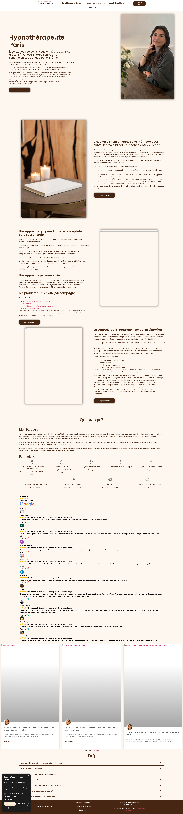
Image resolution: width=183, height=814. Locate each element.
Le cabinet (83, 810)
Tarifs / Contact (93, 7)
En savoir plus (19, 789)
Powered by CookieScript (16, 810)
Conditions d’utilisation (83, 803)
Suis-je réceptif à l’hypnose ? (31, 769)
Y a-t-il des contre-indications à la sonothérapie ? (38, 797)
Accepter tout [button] (10, 804)
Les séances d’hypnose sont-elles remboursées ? (39, 774)
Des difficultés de (38, 306)
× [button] (28, 775)
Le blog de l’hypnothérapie (116, 3)
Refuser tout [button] (22, 804)
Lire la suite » (8, 741)
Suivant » (97, 751)
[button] (91, 762)
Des (37, 301)
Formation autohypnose (83, 806)
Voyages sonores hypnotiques (96, 3)
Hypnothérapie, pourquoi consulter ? (72, 3)
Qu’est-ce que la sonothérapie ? (32, 780)
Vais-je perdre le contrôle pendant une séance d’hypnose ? (42, 763)
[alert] (16, 793)
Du (31, 308)
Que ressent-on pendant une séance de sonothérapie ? (41, 785)
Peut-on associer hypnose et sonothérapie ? (37, 791)
